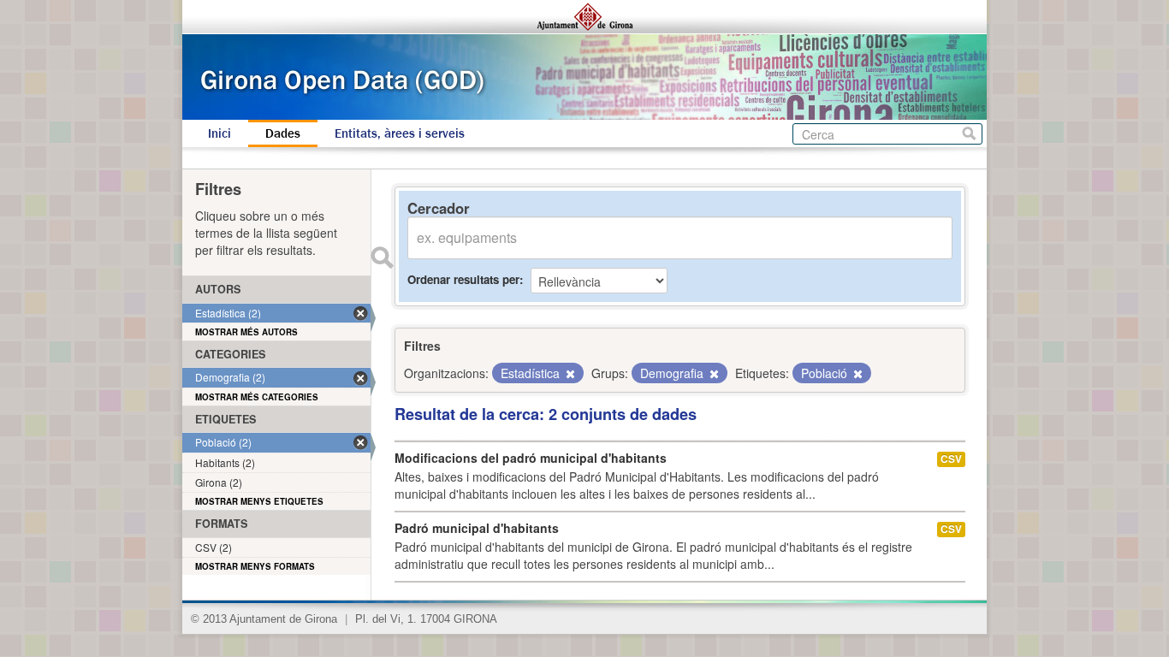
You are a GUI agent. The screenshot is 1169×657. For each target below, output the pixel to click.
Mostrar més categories (256, 397)
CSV (951, 459)
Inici (219, 133)
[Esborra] (569, 374)
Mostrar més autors (246, 332)
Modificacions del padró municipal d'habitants (531, 457)
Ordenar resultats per (463, 279)
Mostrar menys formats (255, 566)
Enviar (382, 257)
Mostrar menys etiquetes (259, 501)
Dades (282, 133)
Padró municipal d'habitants (477, 527)
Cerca (969, 134)
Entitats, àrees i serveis (400, 133)
